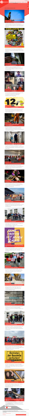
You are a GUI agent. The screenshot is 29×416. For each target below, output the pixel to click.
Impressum (4, 413)
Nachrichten (18, 2)
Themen (23, 2)
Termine (15, 2)
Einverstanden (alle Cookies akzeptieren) (21, 414)
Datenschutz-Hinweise (8, 413)
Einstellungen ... (4, 414)
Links (25, 2)
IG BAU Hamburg (11, 2)
